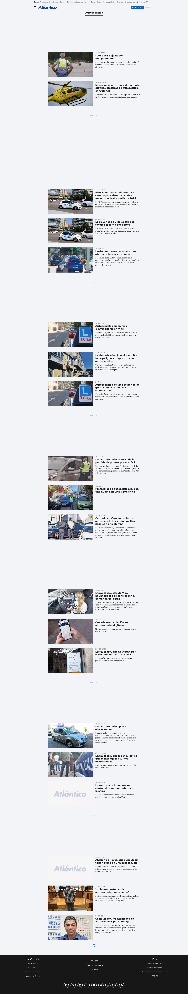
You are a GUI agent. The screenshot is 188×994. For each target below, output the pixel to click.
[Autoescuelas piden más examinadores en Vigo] (70, 334)
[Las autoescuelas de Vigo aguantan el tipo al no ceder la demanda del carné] (70, 601)
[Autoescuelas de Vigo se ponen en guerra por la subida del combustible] (70, 393)
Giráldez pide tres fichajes (112, 2)
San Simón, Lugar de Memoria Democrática (84, 2)
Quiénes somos (33, 963)
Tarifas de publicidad (33, 972)
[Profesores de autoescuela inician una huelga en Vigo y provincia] (70, 497)
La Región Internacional (93, 965)
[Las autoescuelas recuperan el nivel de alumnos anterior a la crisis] (70, 793)
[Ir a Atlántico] (47, 7)
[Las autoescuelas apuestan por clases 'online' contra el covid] (70, 660)
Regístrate (137, 7)
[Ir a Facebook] (66, 985)
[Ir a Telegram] (115, 985)
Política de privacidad (155, 963)
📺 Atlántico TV (142, 2)
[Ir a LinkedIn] (87, 985)
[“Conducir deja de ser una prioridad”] (70, 64)
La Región (94, 961)
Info (155, 959)
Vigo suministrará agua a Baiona (52, 2)
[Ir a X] (73, 985)
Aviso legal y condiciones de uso (155, 972)
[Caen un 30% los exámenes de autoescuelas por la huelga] (70, 927)
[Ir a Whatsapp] (108, 985)
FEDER (155, 976)
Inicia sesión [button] (149, 7)
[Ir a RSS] (121, 985)
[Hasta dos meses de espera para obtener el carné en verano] (70, 260)
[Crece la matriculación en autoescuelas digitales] (70, 631)
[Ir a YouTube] (94, 985)
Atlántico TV (33, 967)
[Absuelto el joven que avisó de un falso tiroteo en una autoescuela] (70, 868)
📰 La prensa (130, 2)
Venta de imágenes (33, 976)
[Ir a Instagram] (80, 985)
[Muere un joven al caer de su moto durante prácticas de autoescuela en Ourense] (70, 93)
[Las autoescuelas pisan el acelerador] (70, 735)
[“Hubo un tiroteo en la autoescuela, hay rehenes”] (70, 898)
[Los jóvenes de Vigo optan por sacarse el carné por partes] (70, 230)
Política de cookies (155, 967)
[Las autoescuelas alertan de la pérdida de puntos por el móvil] (70, 468)
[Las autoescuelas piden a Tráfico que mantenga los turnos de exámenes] (70, 764)
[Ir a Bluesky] (101, 985)
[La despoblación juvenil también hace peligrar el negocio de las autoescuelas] (70, 364)
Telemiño (94, 969)
